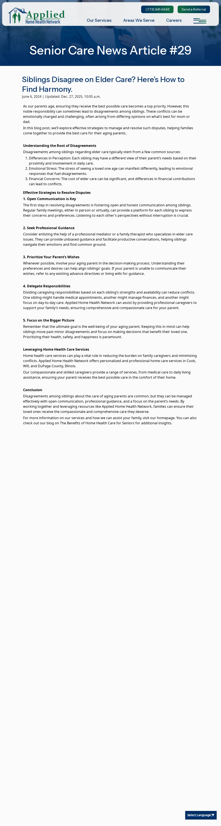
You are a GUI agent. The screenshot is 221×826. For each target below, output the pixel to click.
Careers (174, 20)
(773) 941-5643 (157, 9)
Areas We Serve (139, 20)
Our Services (99, 20)
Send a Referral (194, 9)
